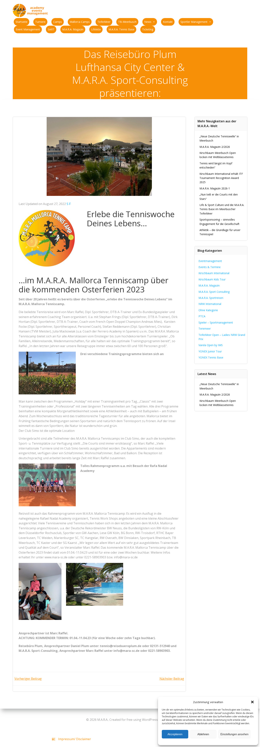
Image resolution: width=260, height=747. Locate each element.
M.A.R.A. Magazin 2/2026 (214, 147)
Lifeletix (96, 29)
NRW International (210, 304)
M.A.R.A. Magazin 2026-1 (214, 188)
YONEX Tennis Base (211, 357)
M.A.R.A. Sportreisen (211, 298)
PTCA (202, 316)
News (147, 22)
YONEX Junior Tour (210, 351)
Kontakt (168, 22)
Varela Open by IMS (211, 345)
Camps (57, 22)
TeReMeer (103, 22)
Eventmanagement (210, 261)
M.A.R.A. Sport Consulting (214, 292)
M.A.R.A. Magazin (72, 29)
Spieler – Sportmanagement (216, 322)
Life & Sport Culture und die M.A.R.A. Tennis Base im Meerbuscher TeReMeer (221, 209)
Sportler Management (193, 22)
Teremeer (205, 328)
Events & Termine (210, 267)
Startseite (21, 22)
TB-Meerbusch (127, 22)
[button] (252, 702)
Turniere (40, 22)
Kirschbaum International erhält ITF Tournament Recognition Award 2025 (221, 178)
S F (69, 204)
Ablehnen (203, 734)
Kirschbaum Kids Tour (212, 279)
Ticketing (147, 29)
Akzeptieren (174, 734)
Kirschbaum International (214, 273)
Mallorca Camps (80, 22)
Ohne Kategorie (208, 310)
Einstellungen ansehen (234, 734)
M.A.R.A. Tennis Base (121, 29)
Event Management (28, 29)
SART (51, 29)
